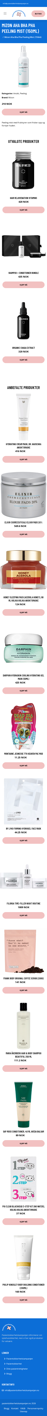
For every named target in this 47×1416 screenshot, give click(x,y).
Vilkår (23, 1408)
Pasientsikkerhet (14, 1363)
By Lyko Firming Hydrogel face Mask (23, 828)
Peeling (23, 93)
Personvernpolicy (35, 1408)
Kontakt (14, 1408)
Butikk (38, 13)
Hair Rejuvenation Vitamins (23, 197)
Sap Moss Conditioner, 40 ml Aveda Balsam (23, 1131)
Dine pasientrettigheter (17, 1368)
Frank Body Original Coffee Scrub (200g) (23, 978)
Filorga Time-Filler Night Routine (23, 903)
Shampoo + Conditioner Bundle (23, 272)
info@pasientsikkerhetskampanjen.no (15, 4)
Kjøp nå (23, 112)
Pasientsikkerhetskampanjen (19, 1358)
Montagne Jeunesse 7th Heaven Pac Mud (23, 753)
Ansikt (16, 93)
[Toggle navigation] (5, 13)
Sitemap (23, 1411)
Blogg (9, 1373)
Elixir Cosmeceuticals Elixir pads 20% (24, 522)
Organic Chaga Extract (23, 347)
